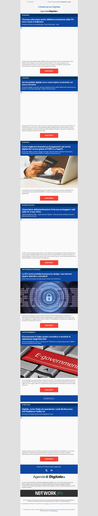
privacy (47, 503)
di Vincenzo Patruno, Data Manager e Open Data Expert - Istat (40, 24)
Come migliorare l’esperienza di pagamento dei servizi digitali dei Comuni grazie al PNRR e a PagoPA (46, 148)
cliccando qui (54, 510)
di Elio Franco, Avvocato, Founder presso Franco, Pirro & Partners (41, 279)
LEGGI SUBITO (49, 71)
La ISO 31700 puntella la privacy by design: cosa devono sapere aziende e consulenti (47, 275)
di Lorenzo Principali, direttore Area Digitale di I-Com (37, 414)
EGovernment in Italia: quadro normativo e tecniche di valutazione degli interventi (46, 338)
